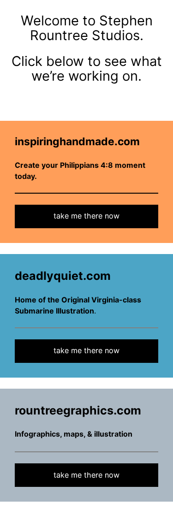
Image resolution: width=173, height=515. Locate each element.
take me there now (86, 215)
